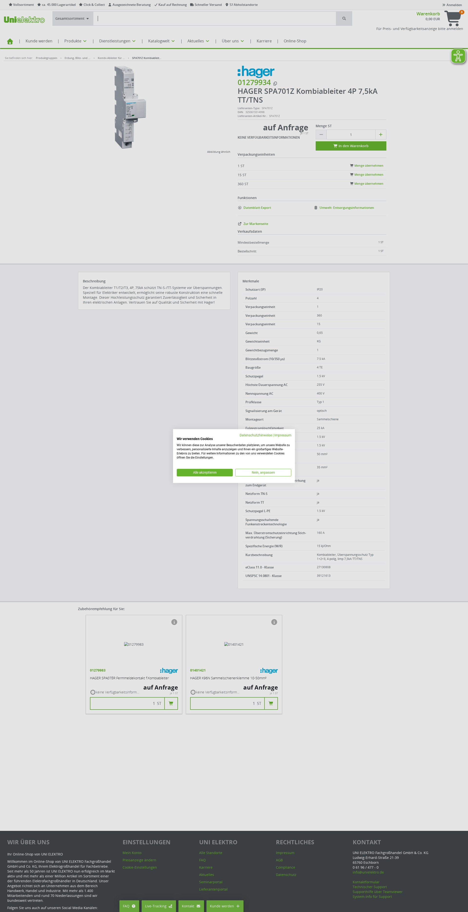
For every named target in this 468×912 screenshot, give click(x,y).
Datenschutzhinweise (256, 435)
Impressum (282, 435)
